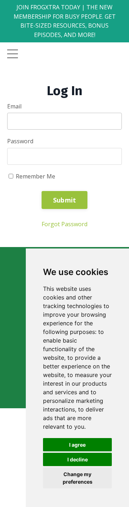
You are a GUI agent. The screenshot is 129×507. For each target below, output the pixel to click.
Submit (64, 200)
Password (20, 141)
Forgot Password (64, 224)
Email (14, 106)
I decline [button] (77, 459)
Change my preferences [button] (77, 478)
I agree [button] (77, 445)
